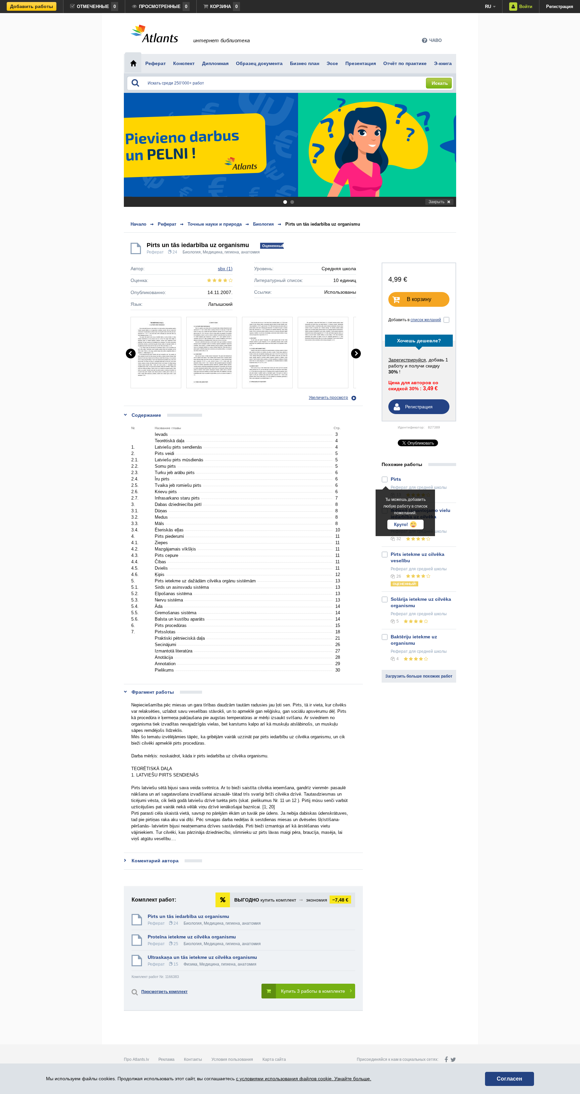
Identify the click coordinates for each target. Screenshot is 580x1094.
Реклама (166, 1059)
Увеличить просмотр (328, 397)
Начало (138, 224)
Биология (192, 252)
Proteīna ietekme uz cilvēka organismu (192, 936)
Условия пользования (232, 1059)
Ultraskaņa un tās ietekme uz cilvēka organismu (202, 957)
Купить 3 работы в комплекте (313, 991)
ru (488, 6)
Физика (190, 964)
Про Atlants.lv (136, 1059)
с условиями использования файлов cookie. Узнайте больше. (303, 1078)
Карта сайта (274, 1059)
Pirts (396, 479)
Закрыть (436, 201)
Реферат (155, 252)
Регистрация (559, 6)
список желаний (425, 320)
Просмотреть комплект (164, 991)
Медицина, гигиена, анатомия (231, 252)
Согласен (509, 1079)
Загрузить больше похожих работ (418, 676)
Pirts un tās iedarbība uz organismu (322, 224)
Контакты (193, 1059)
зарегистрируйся (407, 359)
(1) (225, 268)
